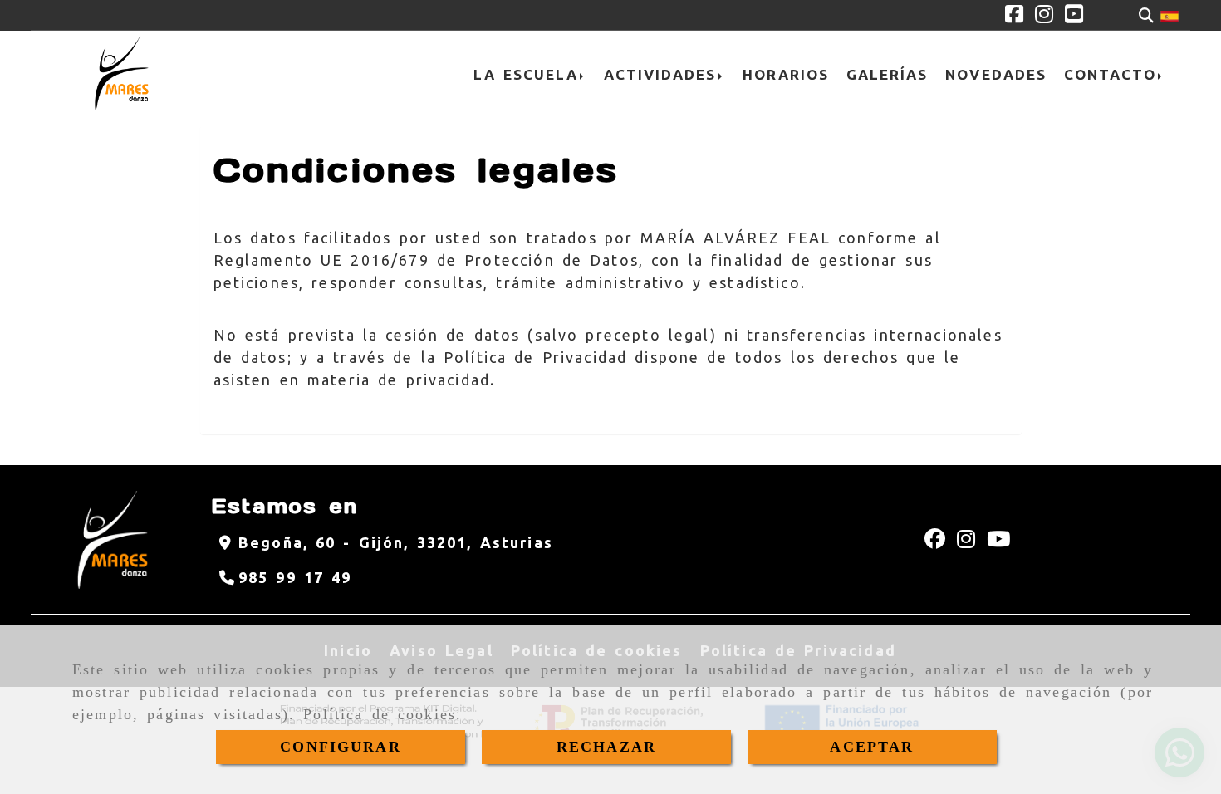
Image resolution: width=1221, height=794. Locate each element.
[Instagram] (1044, 15)
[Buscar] (1146, 15)
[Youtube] (1074, 15)
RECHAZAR (606, 746)
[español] (1169, 15)
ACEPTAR (872, 746)
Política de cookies (379, 714)
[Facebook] (1014, 15)
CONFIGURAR (340, 746)
